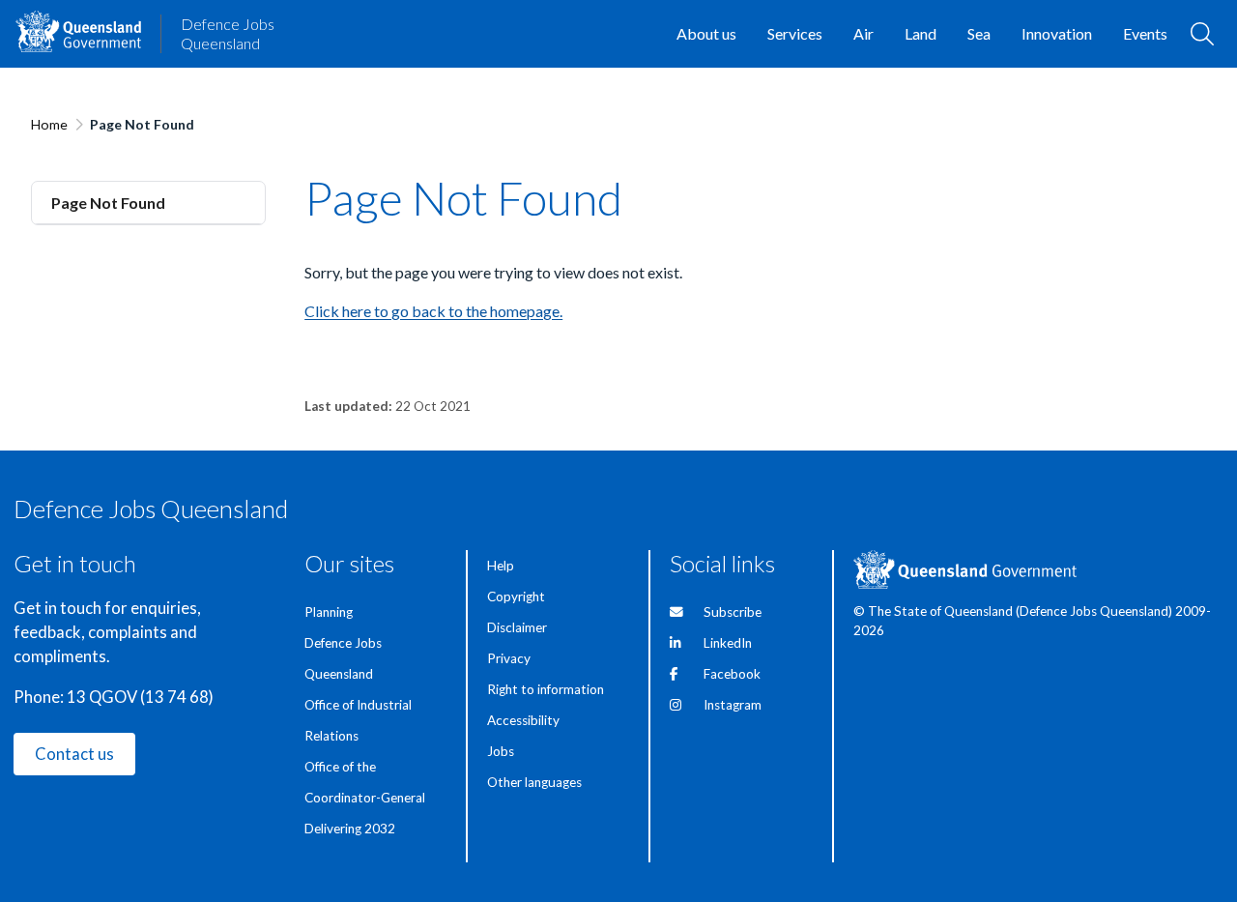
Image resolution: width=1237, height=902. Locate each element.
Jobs (500, 751)
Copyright (516, 596)
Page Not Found (108, 202)
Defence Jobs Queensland (227, 33)
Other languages (534, 782)
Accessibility (523, 720)
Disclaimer (517, 627)
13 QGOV (102, 697)
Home (49, 124)
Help (500, 565)
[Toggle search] (1202, 34)
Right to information (545, 689)
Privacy (509, 658)
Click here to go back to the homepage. (433, 311)
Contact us (74, 754)
